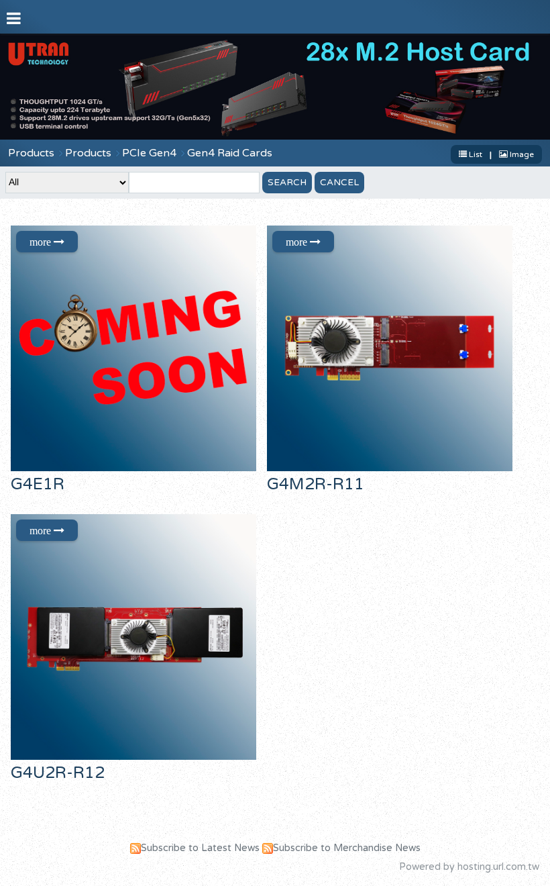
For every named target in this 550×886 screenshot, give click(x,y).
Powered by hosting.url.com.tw (469, 867)
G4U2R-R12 (58, 773)
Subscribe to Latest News (200, 848)
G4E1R (37, 484)
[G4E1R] (137, 348)
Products (31, 153)
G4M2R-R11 (315, 484)
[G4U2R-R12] (137, 637)
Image (521, 154)
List (475, 154)
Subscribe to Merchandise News (347, 848)
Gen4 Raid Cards (229, 153)
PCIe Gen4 (149, 153)
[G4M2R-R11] (393, 348)
